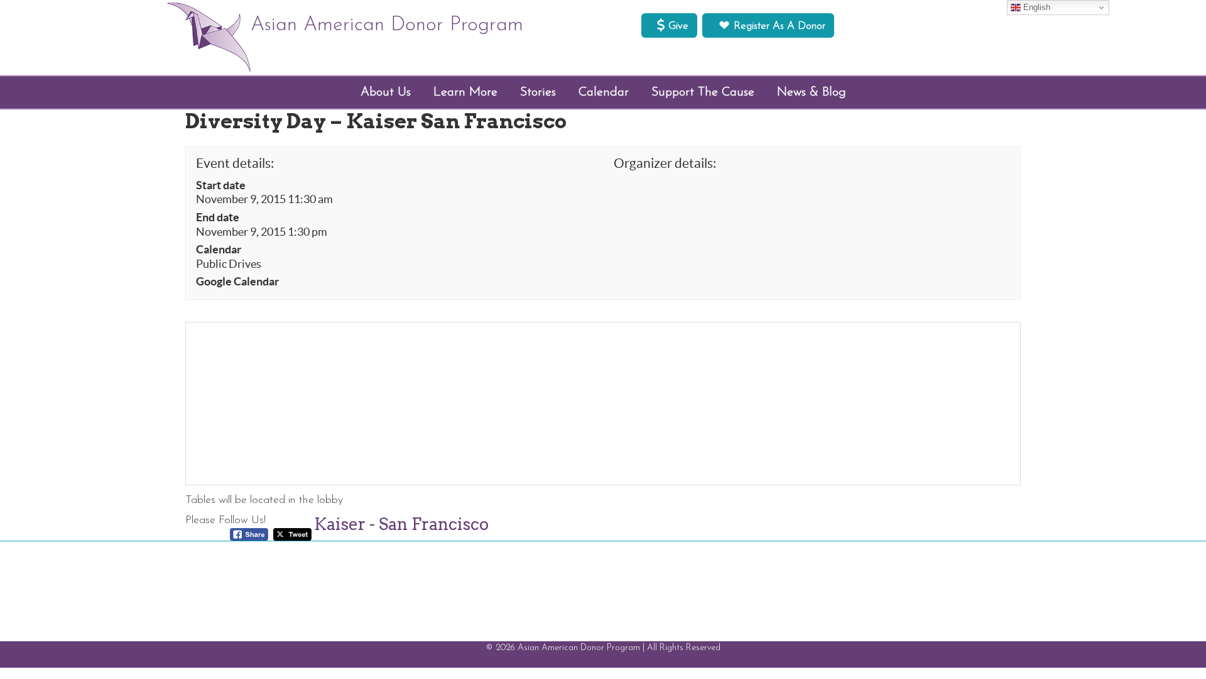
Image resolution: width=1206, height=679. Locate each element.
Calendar (218, 249)
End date (217, 217)
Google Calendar (237, 281)
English (1035, 7)
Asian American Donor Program (387, 25)
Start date (221, 185)
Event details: (235, 163)
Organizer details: (665, 163)
